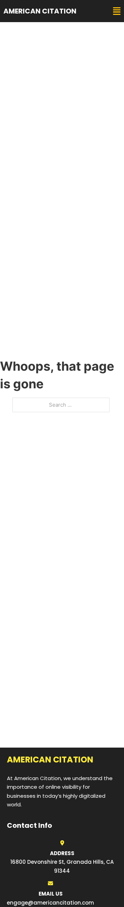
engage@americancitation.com (50, 902)
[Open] (117, 11)
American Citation (39, 11)
